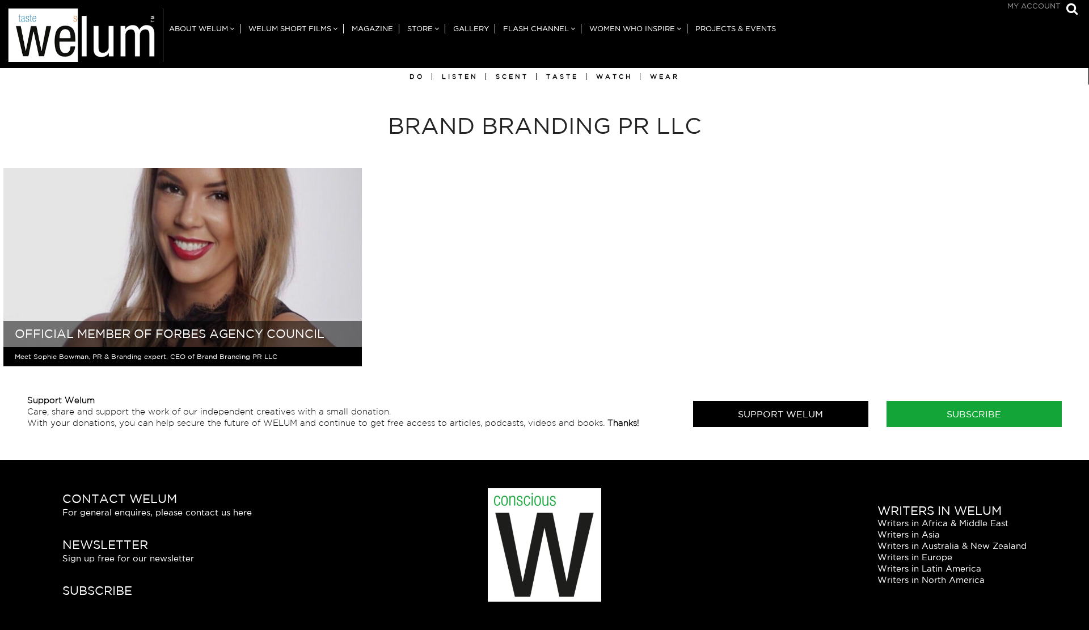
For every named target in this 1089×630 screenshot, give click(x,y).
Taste (562, 76)
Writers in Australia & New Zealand (952, 546)
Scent (512, 76)
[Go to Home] (81, 38)
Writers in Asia (908, 534)
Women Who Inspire (632, 28)
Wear (664, 76)
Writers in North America (931, 580)
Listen (460, 76)
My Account (1033, 6)
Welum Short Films (289, 28)
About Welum (198, 28)
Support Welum (780, 414)
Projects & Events (735, 28)
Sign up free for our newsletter (128, 558)
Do (417, 76)
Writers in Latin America (929, 568)
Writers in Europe (914, 557)
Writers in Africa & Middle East (942, 523)
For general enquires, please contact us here (157, 512)
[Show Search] (1069, 10)
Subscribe (974, 414)
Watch (614, 76)
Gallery (471, 28)
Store (420, 28)
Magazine (372, 28)
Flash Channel (536, 28)
